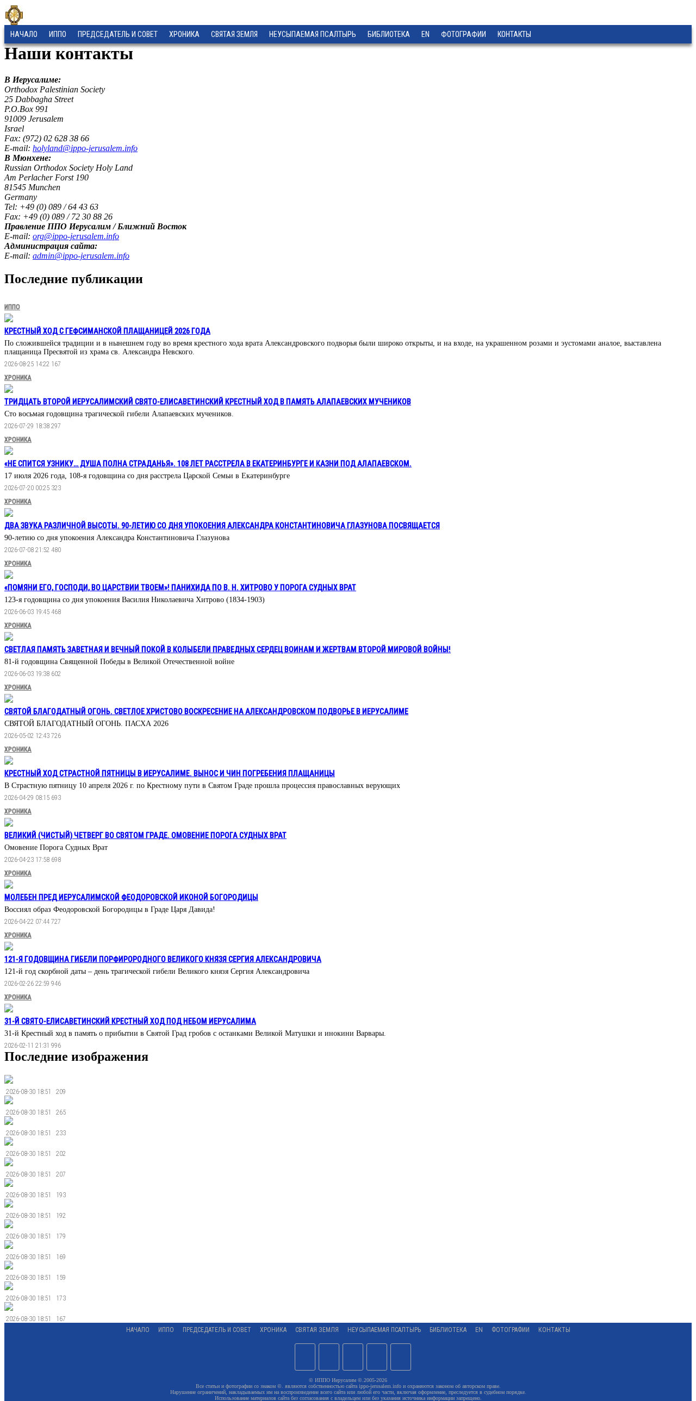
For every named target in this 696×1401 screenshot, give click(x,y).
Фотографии (511, 1330)
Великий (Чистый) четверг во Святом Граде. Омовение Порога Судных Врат (145, 835)
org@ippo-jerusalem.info (76, 236)
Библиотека (389, 34)
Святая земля (234, 34)
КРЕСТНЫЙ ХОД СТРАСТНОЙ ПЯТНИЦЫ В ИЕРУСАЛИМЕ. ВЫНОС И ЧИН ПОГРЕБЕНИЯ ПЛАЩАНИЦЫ (169, 773)
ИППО (57, 34)
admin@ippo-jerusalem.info (81, 255)
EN (425, 34)
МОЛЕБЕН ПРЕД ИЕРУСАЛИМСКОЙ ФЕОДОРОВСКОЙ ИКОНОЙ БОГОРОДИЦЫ (131, 897)
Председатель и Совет (118, 34)
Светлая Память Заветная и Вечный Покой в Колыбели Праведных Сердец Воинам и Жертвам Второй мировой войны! (227, 649)
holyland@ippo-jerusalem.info (85, 148)
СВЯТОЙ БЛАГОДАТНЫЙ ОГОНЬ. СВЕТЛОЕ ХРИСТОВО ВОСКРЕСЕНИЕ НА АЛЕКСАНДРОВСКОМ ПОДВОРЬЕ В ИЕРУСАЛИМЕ (206, 711)
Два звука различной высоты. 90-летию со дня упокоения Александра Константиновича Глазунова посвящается (222, 525)
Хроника (184, 34)
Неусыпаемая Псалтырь (312, 34)
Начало (24, 34)
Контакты (554, 1330)
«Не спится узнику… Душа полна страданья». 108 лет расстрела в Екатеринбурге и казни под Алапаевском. (208, 463)
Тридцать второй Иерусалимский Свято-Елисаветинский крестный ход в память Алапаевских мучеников (207, 401)
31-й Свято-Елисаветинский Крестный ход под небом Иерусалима (130, 1021)
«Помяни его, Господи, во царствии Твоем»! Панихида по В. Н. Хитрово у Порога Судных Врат (180, 587)
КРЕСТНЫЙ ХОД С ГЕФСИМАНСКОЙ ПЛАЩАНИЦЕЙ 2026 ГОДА (107, 331)
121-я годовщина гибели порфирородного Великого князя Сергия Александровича (162, 959)
